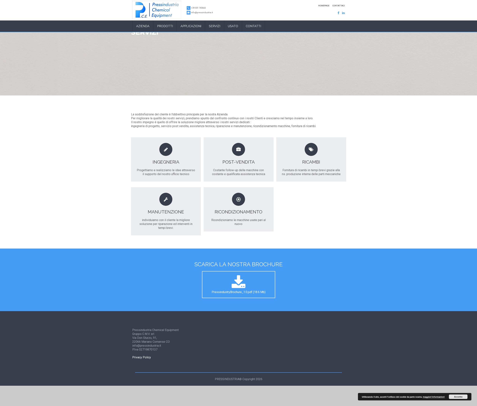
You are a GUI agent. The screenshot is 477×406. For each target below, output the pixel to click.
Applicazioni (191, 26)
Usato (233, 26)
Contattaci (338, 5)
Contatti (253, 26)
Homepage (323, 5)
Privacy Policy (141, 357)
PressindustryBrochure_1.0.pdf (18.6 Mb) (239, 292)
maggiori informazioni (434, 396)
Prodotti (165, 26)
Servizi (214, 26)
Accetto (458, 396)
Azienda (142, 26)
